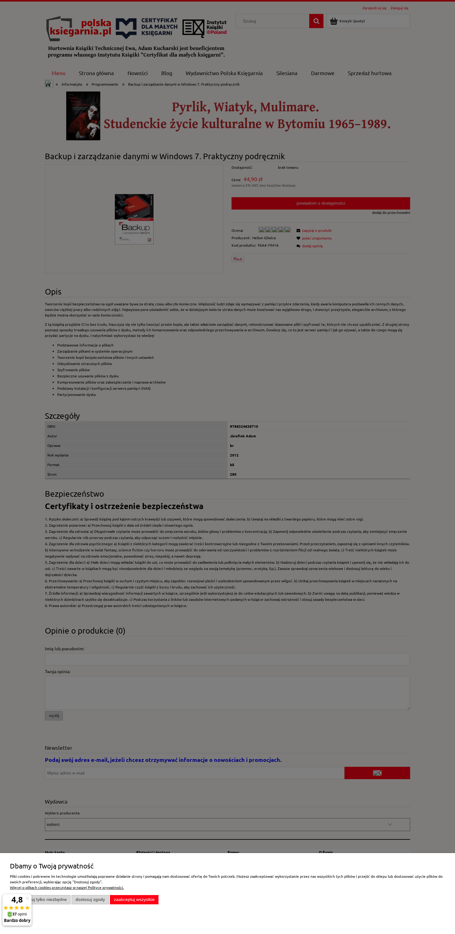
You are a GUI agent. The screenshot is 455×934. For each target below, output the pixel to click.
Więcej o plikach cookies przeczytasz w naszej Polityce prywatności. (67, 887)
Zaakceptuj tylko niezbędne (40, 899)
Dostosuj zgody (90, 899)
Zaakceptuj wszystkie (134, 899)
